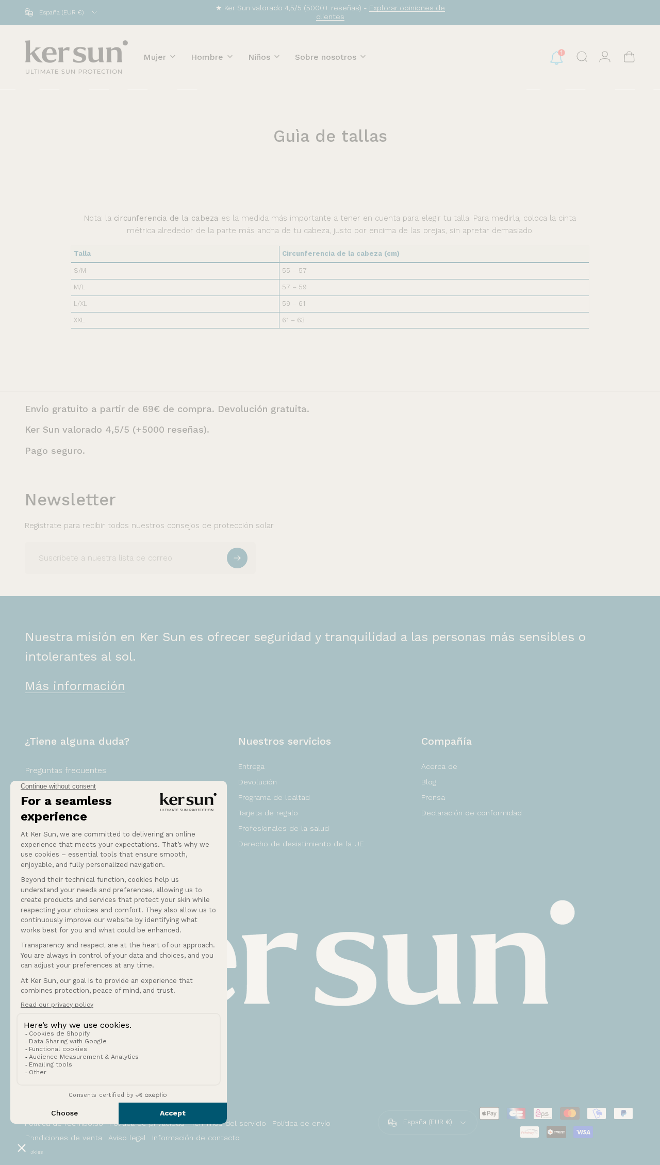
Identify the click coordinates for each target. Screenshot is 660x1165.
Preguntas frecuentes (65, 770)
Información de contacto (196, 1138)
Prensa (433, 797)
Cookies (34, 1152)
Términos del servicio (228, 1123)
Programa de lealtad (274, 797)
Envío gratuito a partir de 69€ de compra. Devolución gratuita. (167, 408)
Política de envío (301, 1123)
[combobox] (61, 12)
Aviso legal (127, 1138)
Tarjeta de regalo (268, 813)
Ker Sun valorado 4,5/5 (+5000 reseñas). (117, 429)
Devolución (257, 782)
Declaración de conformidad (471, 813)
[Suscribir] (237, 558)
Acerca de (439, 766)
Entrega (251, 766)
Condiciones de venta (63, 1138)
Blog (428, 782)
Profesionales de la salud (283, 828)
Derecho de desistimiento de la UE (301, 844)
